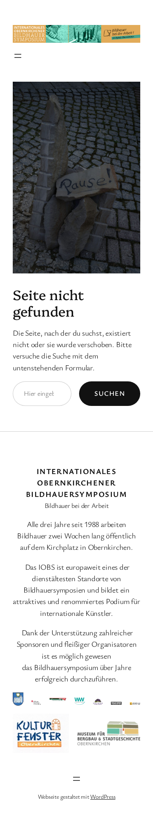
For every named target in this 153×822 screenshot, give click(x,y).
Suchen (109, 393)
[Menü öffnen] (18, 56)
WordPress (102, 796)
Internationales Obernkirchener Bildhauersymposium (76, 482)
